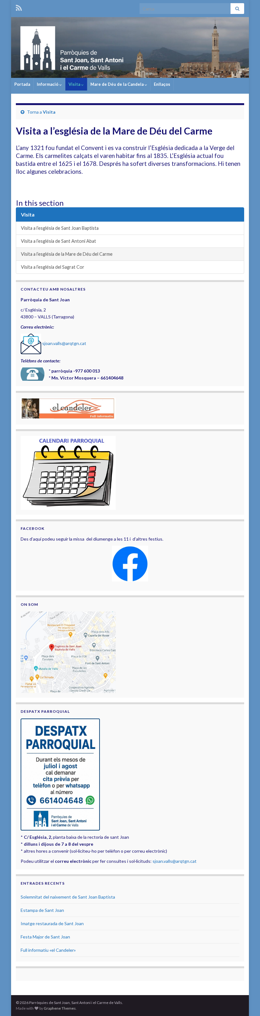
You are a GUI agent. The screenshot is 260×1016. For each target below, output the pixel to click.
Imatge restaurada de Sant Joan (52, 923)
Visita (74, 84)
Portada (22, 84)
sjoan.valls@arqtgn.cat (64, 343)
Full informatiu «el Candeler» (48, 950)
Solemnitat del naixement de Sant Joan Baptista (68, 897)
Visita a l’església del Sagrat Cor (52, 267)
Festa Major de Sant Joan (45, 936)
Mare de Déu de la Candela (117, 84)
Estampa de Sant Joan (42, 910)
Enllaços (162, 84)
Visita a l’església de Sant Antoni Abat (58, 241)
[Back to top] (246, 1002)
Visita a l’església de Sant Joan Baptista (60, 228)
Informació (48, 84)
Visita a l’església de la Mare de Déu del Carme (67, 254)
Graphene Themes (60, 1008)
